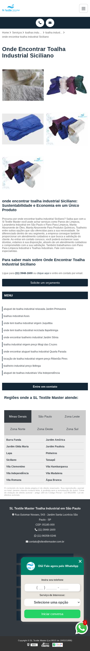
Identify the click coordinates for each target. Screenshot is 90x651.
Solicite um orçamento (45, 282)
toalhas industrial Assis (17, 316)
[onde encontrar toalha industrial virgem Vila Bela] (23, 85)
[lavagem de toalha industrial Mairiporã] (67, 129)
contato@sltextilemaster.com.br (46, 541)
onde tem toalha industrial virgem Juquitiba (28, 323)
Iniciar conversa (52, 614)
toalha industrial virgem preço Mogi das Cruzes (30, 344)
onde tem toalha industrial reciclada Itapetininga (31, 330)
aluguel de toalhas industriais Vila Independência (32, 372)
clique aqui (43, 273)
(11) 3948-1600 (24, 273)
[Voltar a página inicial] (11, 8)
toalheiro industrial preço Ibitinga (22, 365)
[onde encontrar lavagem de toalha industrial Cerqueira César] (67, 85)
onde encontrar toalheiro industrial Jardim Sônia (31, 337)
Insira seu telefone (52, 579)
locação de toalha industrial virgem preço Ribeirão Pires (35, 358)
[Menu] (83, 8)
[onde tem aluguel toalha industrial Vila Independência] (23, 129)
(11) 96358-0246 (46, 535)
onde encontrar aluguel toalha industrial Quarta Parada (35, 351)
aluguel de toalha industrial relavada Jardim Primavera (35, 309)
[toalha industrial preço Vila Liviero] (23, 173)
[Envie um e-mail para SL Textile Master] (50, 23)
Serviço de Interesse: (52, 595)
